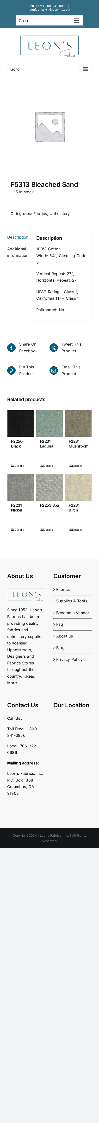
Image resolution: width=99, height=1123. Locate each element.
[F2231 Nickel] (20, 487)
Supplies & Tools (71, 601)
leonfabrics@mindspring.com (49, 9)
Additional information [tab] (18, 252)
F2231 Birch (74, 507)
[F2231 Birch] (78, 487)
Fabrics (40, 213)
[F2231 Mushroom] (78, 423)
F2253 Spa (49, 505)
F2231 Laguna (46, 443)
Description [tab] (18, 237)
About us (64, 636)
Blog (60, 647)
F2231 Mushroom (78, 443)
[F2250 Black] (20, 423)
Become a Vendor (72, 612)
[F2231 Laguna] (49, 423)
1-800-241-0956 (54, 6)
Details (17, 465)
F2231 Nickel (16, 507)
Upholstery (60, 213)
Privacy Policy (69, 659)
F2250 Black (17, 443)
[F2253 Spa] (49, 487)
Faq (59, 624)
